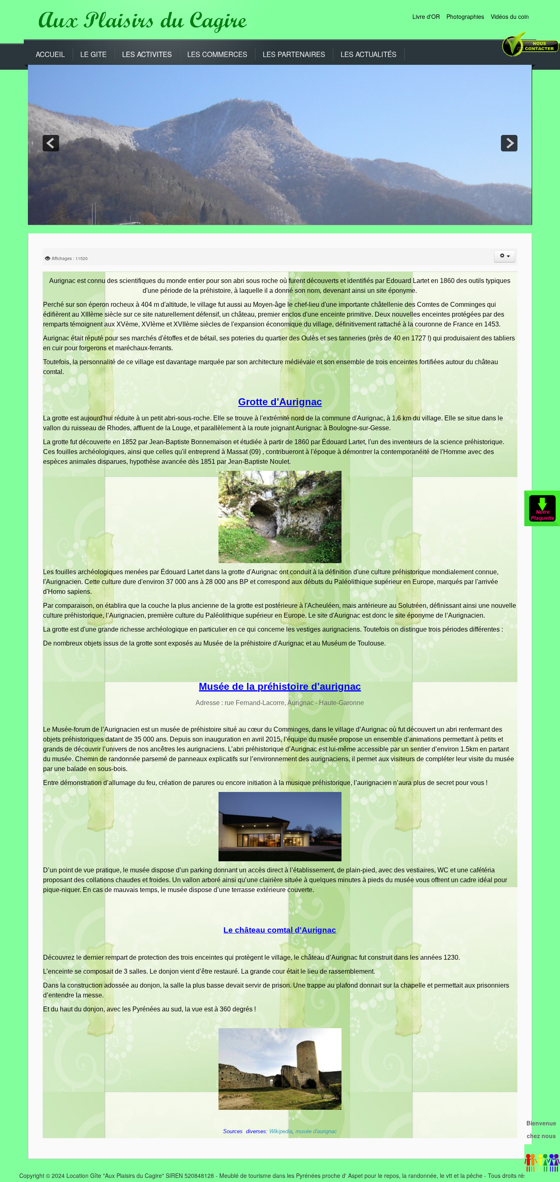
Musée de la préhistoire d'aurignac (280, 686)
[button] (504, 256)
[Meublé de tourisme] (140, 20)
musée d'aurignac (316, 1131)
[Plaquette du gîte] (542, 507)
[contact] (529, 48)
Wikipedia (280, 1131)
